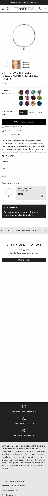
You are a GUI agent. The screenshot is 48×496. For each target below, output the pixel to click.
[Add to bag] (42, 196)
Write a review (24, 260)
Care (4, 176)
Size (3, 168)
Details (5, 161)
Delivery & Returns (10, 490)
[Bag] (44, 8)
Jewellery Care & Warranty (13, 485)
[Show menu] (3, 8)
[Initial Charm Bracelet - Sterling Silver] (9, 193)
